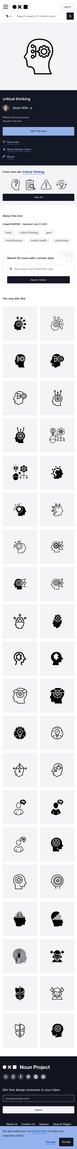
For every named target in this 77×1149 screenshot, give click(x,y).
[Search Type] (9, 16)
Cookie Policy (39, 1131)
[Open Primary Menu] (5, 7)
